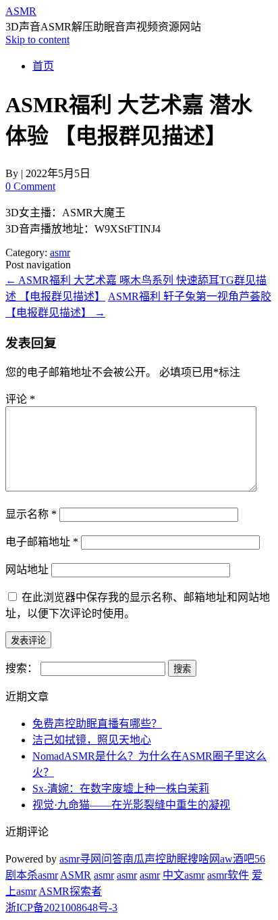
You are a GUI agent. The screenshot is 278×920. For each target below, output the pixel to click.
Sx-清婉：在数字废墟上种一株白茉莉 (120, 788)
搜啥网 (204, 859)
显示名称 (31, 514)
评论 (20, 399)
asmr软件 (228, 875)
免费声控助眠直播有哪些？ (97, 723)
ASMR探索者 (70, 891)
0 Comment (30, 186)
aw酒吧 (237, 859)
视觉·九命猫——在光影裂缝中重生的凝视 (131, 804)
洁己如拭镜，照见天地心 (91, 740)
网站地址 (27, 569)
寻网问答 (101, 859)
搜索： (21, 668)
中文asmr (183, 875)
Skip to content (37, 39)
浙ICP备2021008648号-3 (61, 907)
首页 (43, 66)
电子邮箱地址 (41, 542)
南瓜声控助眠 (155, 859)
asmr (60, 252)
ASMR (20, 11)
